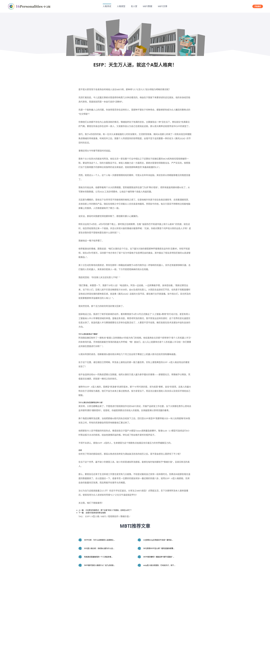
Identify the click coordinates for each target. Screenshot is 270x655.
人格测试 (107, 6)
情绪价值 (168, 462)
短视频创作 (113, 516)
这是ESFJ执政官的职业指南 (96, 513)
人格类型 (121, 6)
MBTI (119, 89)
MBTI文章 (162, 6)
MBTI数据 (147, 6)
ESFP (178, 126)
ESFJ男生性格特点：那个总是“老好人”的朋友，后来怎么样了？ (109, 510)
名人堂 (134, 6)
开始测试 (257, 6)
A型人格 (173, 362)
